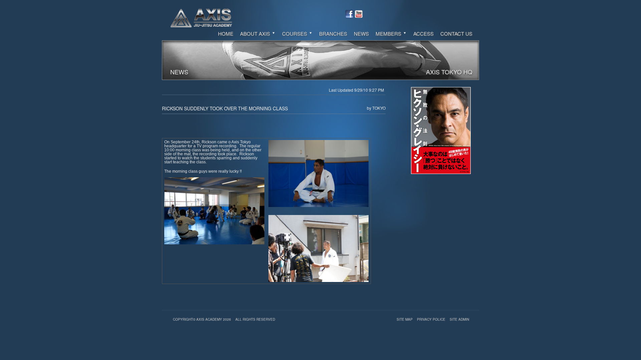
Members (389, 33)
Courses (295, 33)
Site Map (405, 319)
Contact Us (456, 33)
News (361, 33)
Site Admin (459, 319)
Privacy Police (431, 319)
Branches (333, 33)
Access (423, 33)
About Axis (255, 33)
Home (225, 33)
